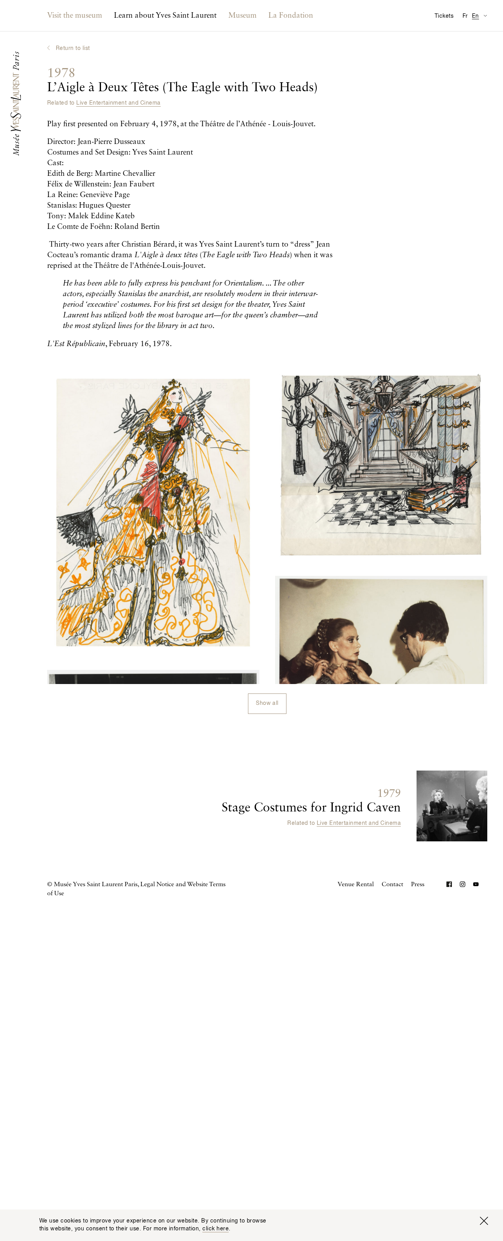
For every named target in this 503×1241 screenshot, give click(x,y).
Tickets (444, 16)
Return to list (73, 48)
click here (215, 1229)
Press (417, 884)
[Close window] (484, 1221)
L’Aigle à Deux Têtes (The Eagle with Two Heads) (182, 80)
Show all (267, 703)
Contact (392, 884)
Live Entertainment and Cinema (118, 103)
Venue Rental (356, 884)
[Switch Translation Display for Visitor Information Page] (485, 15)
